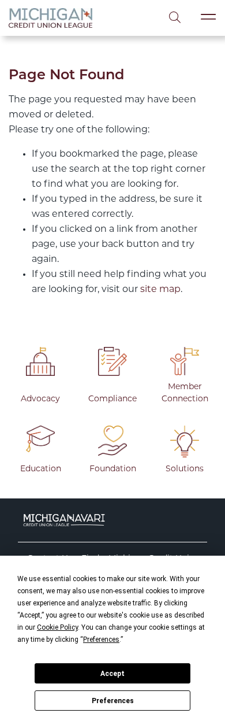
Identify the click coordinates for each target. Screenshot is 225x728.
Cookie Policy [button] (57, 627)
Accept (112, 674)
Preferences (113, 701)
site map (160, 289)
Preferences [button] (101, 639)
